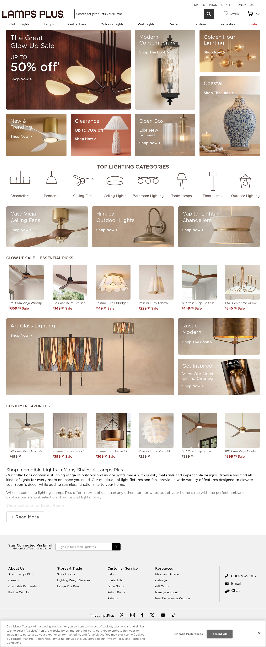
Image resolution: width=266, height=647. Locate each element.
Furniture (199, 24)
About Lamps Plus (20, 574)
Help (110, 574)
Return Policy (116, 592)
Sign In (226, 5)
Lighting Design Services (73, 580)
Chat (235, 590)
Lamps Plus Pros (68, 586)
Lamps (49, 24)
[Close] (259, 633)
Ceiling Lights (19, 24)
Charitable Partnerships (24, 586)
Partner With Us (19, 592)
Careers (13, 580)
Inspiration (228, 24)
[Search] (209, 14)
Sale (253, 24)
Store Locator (66, 574)
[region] (133, 633)
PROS (213, 5)
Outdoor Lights (112, 24)
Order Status (115, 586)
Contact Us (244, 5)
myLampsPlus (102, 615)
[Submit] (116, 546)
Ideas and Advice (167, 574)
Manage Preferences (188, 634)
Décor (173, 24)
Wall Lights (146, 24)
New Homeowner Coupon (172, 598)
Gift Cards (162, 586)
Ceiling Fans (77, 24)
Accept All (219, 634)
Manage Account (166, 592)
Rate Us (112, 598)
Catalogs (161, 580)
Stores (199, 5)
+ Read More (25, 517)
